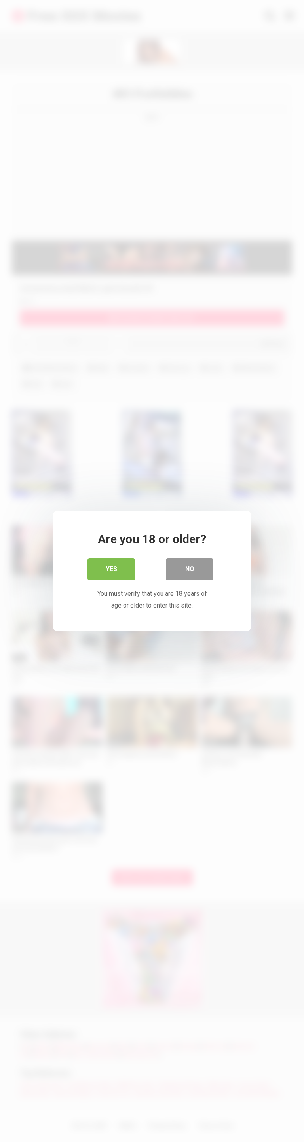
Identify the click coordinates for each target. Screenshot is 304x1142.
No (189, 569)
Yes (111, 569)
